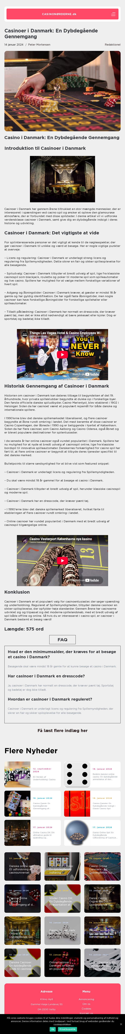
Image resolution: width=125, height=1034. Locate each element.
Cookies (86, 1008)
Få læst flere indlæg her (63, 730)
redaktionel (113, 44)
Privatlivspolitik (67, 1029)
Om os (86, 1004)
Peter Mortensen (39, 44)
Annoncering (86, 999)
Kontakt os (86, 1013)
